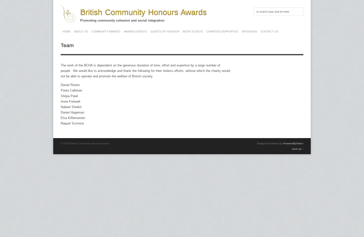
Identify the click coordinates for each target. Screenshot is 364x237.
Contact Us (269, 31)
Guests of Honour (164, 31)
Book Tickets (193, 31)
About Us (81, 31)
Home (66, 31)
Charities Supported (222, 31)
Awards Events (135, 31)
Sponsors (249, 31)
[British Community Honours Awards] (68, 19)
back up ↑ (297, 149)
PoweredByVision (293, 143)
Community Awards (105, 31)
